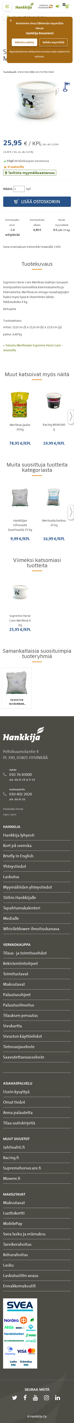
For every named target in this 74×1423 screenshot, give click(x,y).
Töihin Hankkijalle (19, 897)
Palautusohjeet (17, 994)
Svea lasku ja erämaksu (24, 1234)
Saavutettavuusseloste (23, 1057)
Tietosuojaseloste (19, 1046)
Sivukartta (12, 1025)
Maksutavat (14, 984)
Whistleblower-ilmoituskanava (31, 928)
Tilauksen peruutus (20, 1015)
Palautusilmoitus (18, 1005)
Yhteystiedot (14, 866)
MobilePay (12, 1223)
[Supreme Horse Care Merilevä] (37, 99)
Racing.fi (11, 1157)
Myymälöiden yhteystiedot (27, 887)
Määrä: (8, 189)
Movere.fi (11, 1178)
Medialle (11, 918)
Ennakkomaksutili (19, 1286)
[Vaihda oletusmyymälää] (51, 6)
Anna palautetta (18, 1112)
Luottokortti (14, 1213)
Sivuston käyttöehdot (22, 1036)
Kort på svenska (17, 845)
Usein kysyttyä (16, 1091)
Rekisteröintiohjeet (20, 963)
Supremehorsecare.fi (22, 1168)
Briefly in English (18, 856)
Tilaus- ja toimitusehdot (25, 953)
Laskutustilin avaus (20, 1275)
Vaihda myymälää (53, 42)
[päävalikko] (7, 6)
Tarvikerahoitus (17, 1244)
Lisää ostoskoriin (40, 202)
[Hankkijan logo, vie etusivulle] (26, 6)
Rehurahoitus (15, 1254)
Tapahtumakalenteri (21, 908)
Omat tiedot (14, 1102)
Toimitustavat (15, 973)
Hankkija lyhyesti (19, 835)
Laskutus (11, 876)
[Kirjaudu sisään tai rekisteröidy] (57, 6)
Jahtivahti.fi (14, 1147)
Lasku (8, 1265)
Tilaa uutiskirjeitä (19, 1123)
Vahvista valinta (24, 42)
